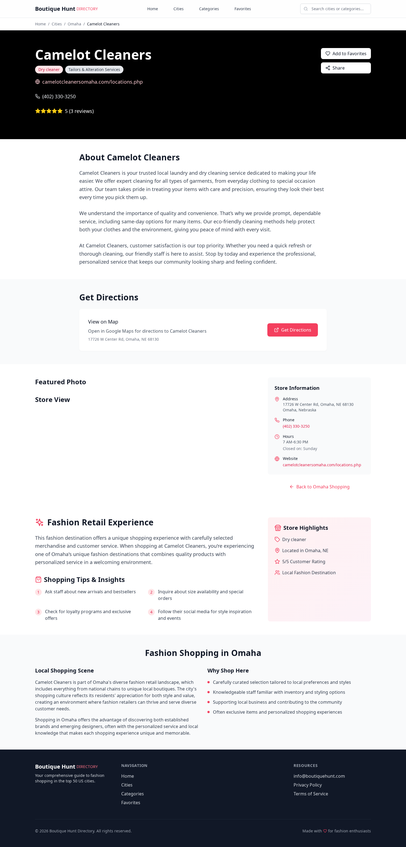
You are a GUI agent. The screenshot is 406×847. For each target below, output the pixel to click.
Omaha (74, 24)
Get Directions (296, 330)
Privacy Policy (308, 785)
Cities (178, 8)
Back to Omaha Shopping (323, 487)
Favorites (242, 8)
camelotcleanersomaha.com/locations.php (92, 81)
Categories (209, 8)
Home (152, 8)
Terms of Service (311, 794)
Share (339, 68)
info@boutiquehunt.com (319, 776)
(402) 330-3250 (59, 96)
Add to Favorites (350, 54)
